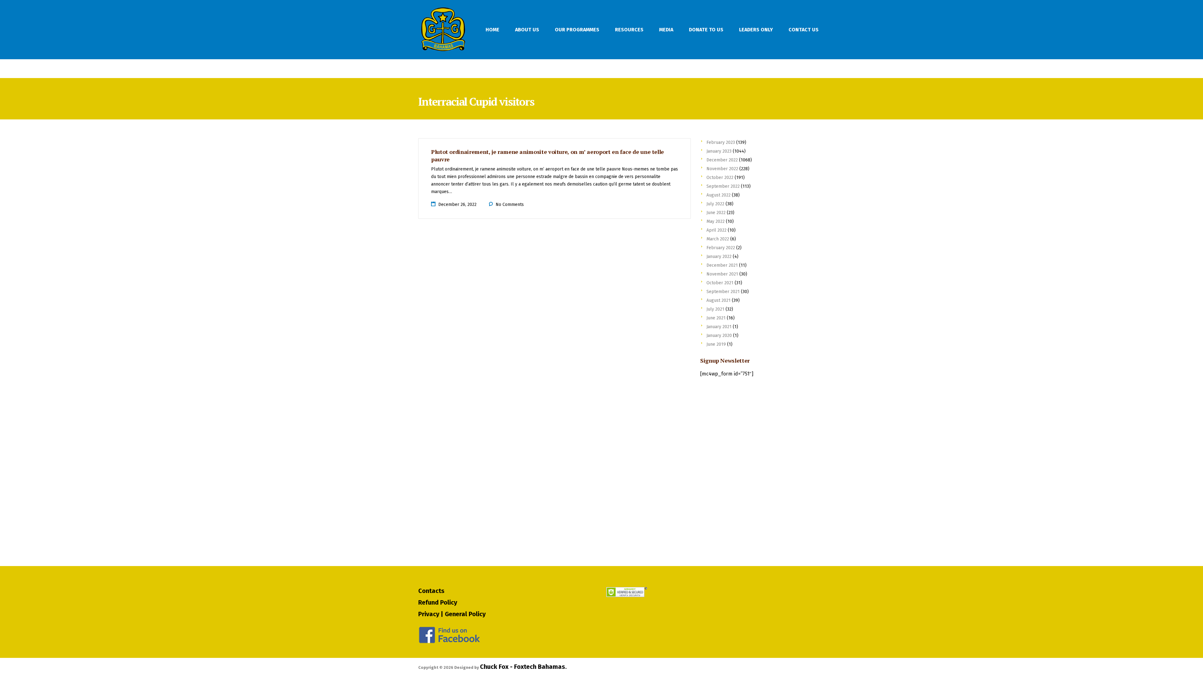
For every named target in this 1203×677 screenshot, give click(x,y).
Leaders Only (756, 30)
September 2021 (723, 291)
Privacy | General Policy (452, 614)
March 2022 (717, 239)
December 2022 (722, 160)
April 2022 (716, 230)
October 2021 (719, 283)
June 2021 (716, 318)
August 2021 (718, 300)
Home (492, 30)
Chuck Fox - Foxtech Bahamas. (523, 666)
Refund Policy (437, 602)
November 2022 (722, 168)
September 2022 (723, 186)
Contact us (804, 30)
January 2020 (719, 335)
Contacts (431, 591)
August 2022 (718, 195)
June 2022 (716, 212)
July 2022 (715, 204)
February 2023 (720, 142)
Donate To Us (706, 30)
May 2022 (715, 221)
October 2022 (719, 177)
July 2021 (715, 309)
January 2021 (719, 326)
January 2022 (719, 256)
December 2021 (722, 265)
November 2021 (722, 274)
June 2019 (716, 344)
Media (666, 30)
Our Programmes (577, 30)
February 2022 (720, 247)
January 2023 (719, 151)
